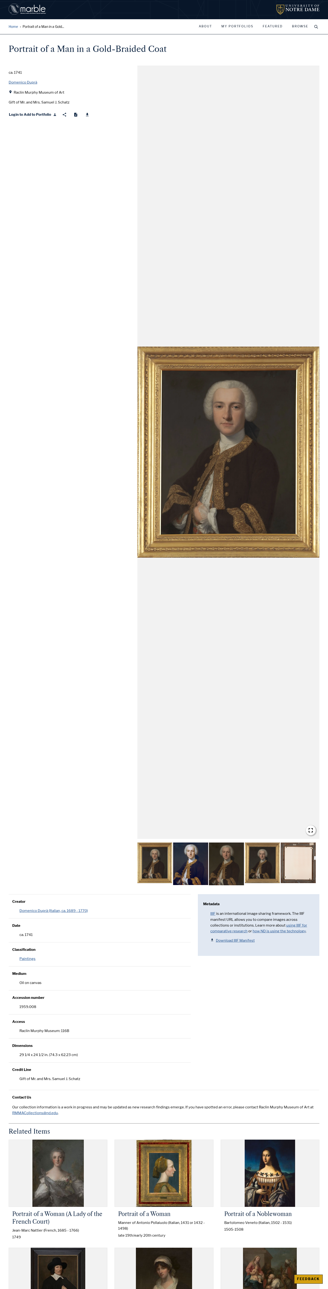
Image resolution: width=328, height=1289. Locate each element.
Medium (19, 973)
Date (16, 925)
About (205, 26)
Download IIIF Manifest (235, 940)
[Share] (64, 115)
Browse (300, 26)
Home (13, 27)
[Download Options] (87, 115)
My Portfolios (237, 26)
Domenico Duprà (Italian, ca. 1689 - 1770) (53, 911)
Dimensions (22, 1046)
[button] (228, 452)
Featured (273, 26)
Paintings (27, 959)
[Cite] (76, 115)
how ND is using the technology (279, 931)
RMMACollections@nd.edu (35, 1113)
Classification (24, 949)
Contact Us (21, 1097)
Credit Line (21, 1070)
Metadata (211, 904)
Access (18, 1022)
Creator (18, 901)
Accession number (28, 998)
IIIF (212, 913)
